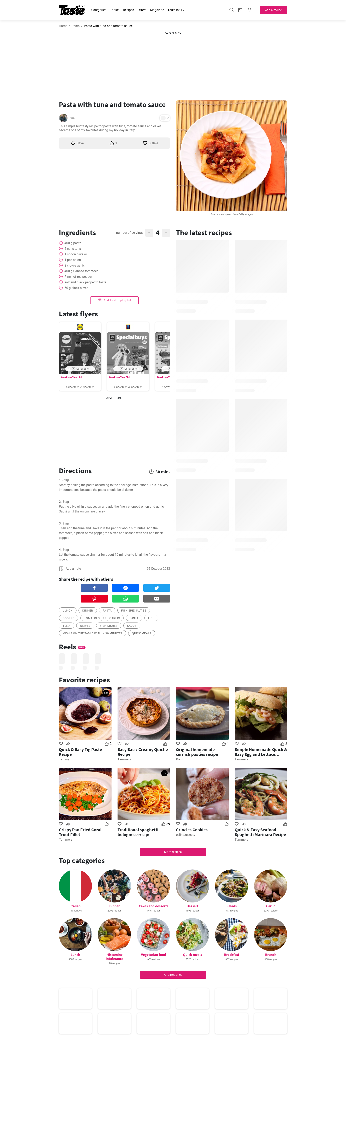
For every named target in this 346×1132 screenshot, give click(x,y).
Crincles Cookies (192, 829)
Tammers (124, 759)
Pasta (75, 26)
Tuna (66, 625)
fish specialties (133, 610)
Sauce (132, 625)
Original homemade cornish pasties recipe (197, 752)
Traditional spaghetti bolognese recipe (138, 832)
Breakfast (231, 954)
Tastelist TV (176, 10)
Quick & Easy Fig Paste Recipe (80, 752)
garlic (114, 618)
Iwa (72, 118)
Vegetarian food (153, 954)
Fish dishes (109, 625)
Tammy (64, 759)
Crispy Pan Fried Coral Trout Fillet (80, 832)
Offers (142, 10)
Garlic (270, 906)
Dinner (114, 906)
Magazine (157, 10)
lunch (68, 610)
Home (63, 26)
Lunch (75, 954)
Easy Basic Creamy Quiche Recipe (143, 752)
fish (151, 618)
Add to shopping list (117, 300)
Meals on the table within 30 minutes (92, 633)
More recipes (173, 851)
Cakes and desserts (153, 906)
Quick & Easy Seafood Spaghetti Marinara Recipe (260, 832)
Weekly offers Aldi (119, 377)
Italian (75, 906)
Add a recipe (273, 10)
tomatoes (92, 618)
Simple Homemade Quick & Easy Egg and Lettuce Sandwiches (261, 752)
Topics (114, 10)
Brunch (270, 954)
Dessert (192, 906)
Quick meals (141, 633)
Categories (98, 10)
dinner (87, 610)
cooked (68, 618)
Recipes (128, 10)
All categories (173, 974)
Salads (231, 906)
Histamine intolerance (114, 956)
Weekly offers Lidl (71, 377)
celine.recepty (185, 835)
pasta (107, 610)
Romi (179, 759)
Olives (85, 625)
